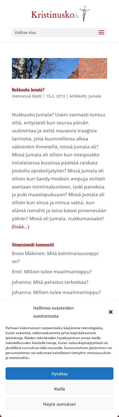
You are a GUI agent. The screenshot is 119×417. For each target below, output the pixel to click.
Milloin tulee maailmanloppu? (58, 271)
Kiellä (59, 389)
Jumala (95, 96)
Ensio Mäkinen (28, 253)
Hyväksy (59, 373)
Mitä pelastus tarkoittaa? (61, 282)
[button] (110, 312)
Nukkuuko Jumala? (28, 89)
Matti (37, 96)
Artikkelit (77, 96)
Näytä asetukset (59, 404)
